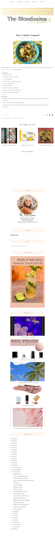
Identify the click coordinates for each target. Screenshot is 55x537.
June (14, 515)
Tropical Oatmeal (8, 69)
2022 (13, 447)
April (14, 520)
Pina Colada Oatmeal (19, 493)
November (16, 469)
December (16, 467)
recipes (21, 118)
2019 (13, 454)
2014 (13, 465)
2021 (13, 449)
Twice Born (16, 482)
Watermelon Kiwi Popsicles (20, 504)
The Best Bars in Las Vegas (28, 337)
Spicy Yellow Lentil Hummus (21, 495)
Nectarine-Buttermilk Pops (20, 478)
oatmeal (15, 118)
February (15, 524)
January (15, 526)
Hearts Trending (17, 489)
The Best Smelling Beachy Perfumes (28, 382)
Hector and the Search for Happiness (23, 480)
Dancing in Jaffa (17, 487)
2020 (13, 452)
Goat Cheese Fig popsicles (20, 476)
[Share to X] (49, 115)
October (15, 471)
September (16, 474)
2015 (13, 463)
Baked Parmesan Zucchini (20, 491)
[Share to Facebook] (47, 115)
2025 (13, 441)
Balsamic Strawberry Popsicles (21, 500)
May (14, 517)
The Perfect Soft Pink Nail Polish (28, 360)
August (15, 511)
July (14, 513)
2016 (13, 460)
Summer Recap (17, 509)
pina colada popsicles (15, 67)
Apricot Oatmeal (17, 485)
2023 (13, 445)
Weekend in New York (19, 498)
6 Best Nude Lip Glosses (28, 405)
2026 (13, 438)
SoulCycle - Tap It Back (19, 506)
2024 (13, 443)
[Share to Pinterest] (52, 115)
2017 (13, 458)
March (15, 522)
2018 (13, 456)
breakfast (9, 118)
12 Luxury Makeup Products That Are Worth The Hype (28, 428)
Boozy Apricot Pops (18, 502)
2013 (13, 528)
